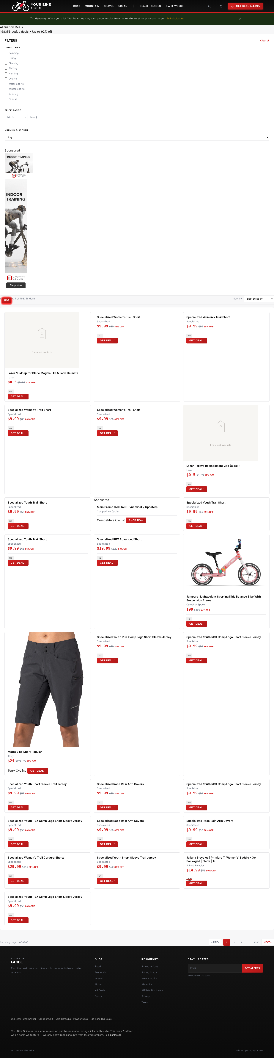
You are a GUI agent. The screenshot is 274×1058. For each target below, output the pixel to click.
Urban (122, 5)
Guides (156, 5)
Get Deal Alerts (248, 6)
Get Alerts (252, 968)
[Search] (209, 6)
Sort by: (237, 298)
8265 (256, 942)
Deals (144, 5)
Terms (145, 1002)
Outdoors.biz (45, 1019)
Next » (268, 942)
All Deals (100, 990)
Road (76, 5)
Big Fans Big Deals (101, 1019)
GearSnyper (29, 1019)
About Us (146, 984)
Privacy (145, 996)
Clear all (264, 40)
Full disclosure (175, 18)
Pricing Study (149, 972)
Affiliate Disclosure (152, 990)
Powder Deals (81, 1019)
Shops (98, 996)
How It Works (174, 5)
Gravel (109, 5)
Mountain (92, 5)
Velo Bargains (63, 1019)
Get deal (18, 396)
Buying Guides (149, 966)
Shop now (136, 520)
